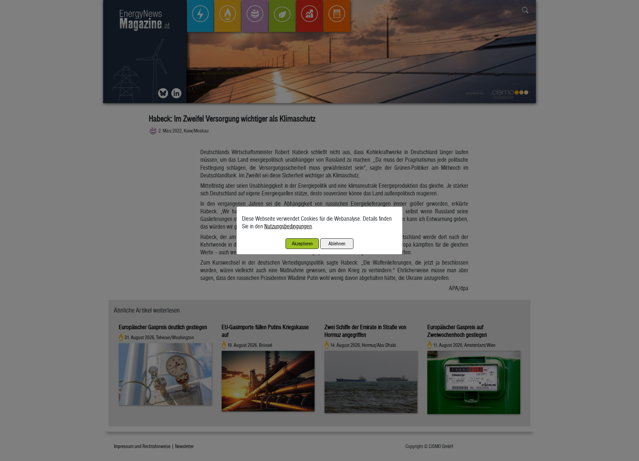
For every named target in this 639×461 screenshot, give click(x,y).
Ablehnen (336, 243)
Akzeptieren (302, 243)
